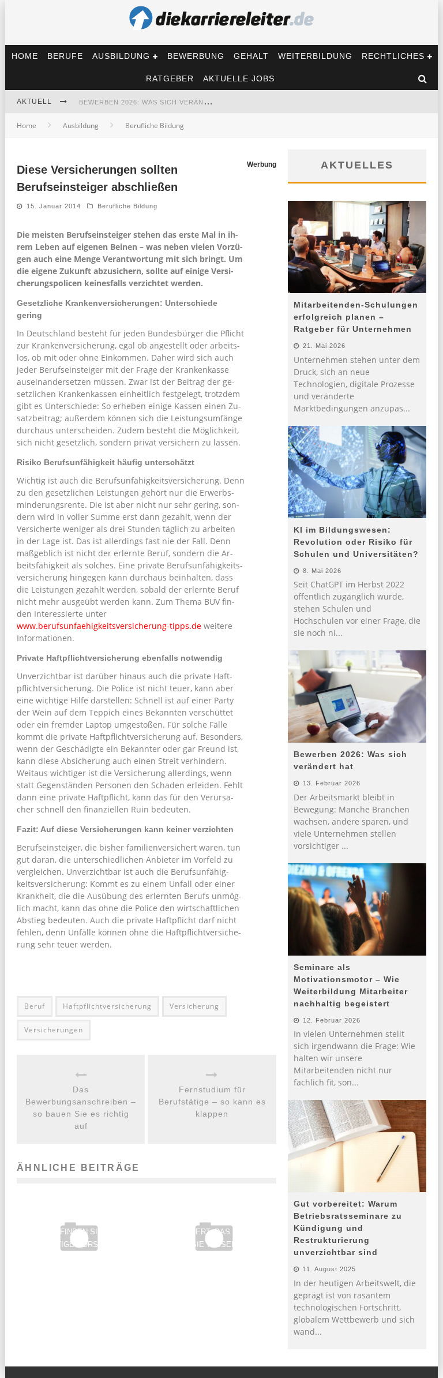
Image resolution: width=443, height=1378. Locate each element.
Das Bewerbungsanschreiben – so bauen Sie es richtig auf (80, 1107)
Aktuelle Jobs (239, 78)
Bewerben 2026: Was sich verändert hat (159, 102)
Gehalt (251, 56)
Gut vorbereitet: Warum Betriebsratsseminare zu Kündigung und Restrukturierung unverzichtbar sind (348, 1228)
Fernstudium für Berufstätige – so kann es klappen (212, 1101)
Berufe (65, 56)
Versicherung (194, 1006)
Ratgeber (170, 78)
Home (25, 56)
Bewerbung (195, 56)
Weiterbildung (315, 56)
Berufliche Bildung (127, 206)
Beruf (34, 1006)
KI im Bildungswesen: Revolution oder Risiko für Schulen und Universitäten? (356, 542)
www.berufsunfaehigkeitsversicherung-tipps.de (109, 625)
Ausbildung (121, 56)
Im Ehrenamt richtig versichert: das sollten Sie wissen (214, 1232)
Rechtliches (393, 56)
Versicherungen (53, 1030)
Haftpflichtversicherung (107, 1006)
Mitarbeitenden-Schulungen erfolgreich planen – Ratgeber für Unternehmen (356, 317)
